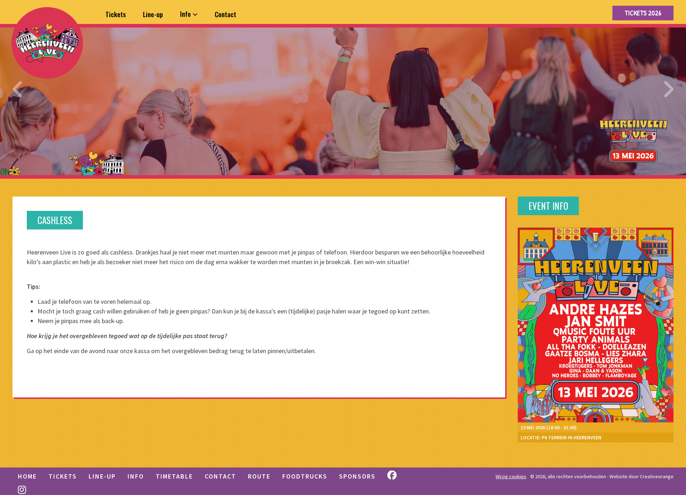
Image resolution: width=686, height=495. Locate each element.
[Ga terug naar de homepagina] (47, 43)
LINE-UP (102, 476)
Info (186, 14)
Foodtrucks (304, 476)
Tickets (115, 14)
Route (259, 476)
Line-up (153, 14)
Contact (225, 14)
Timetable (174, 476)
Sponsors (357, 476)
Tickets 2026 (643, 13)
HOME (27, 476)
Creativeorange (656, 476)
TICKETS (63, 476)
